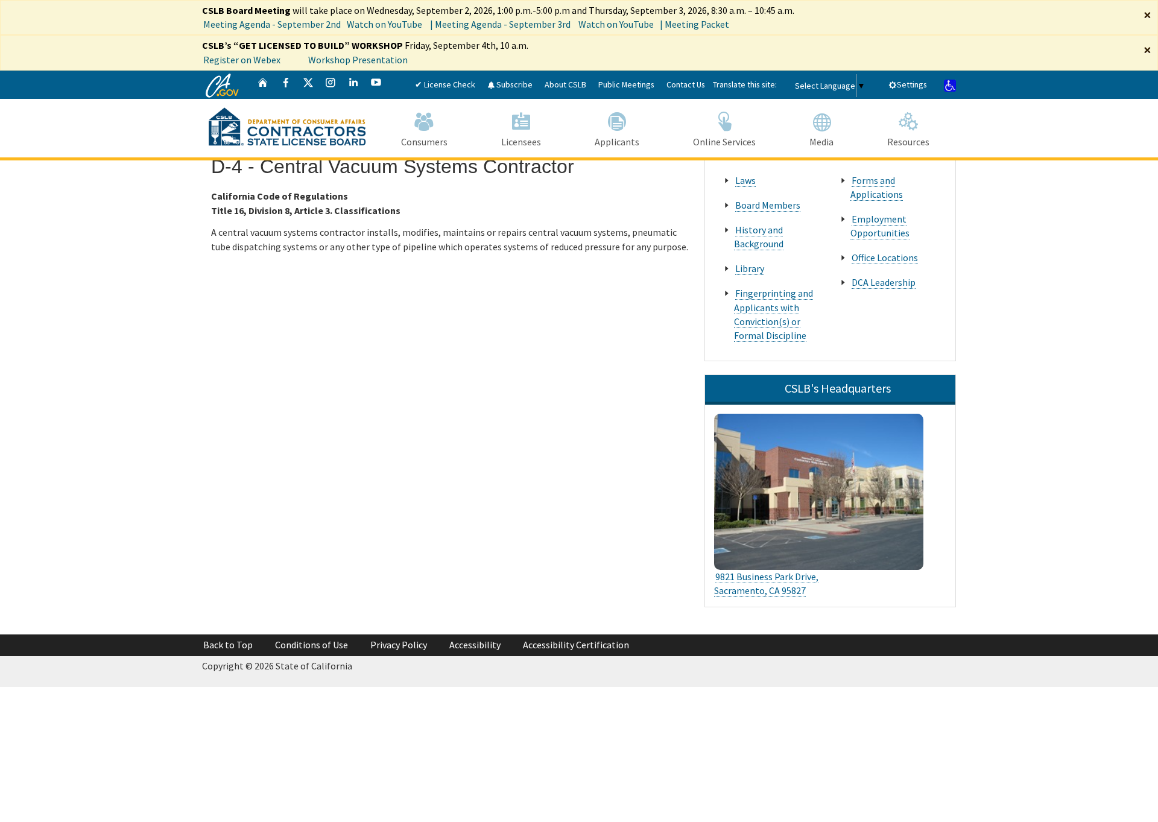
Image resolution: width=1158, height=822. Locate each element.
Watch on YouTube (384, 24)
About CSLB (565, 84)
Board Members (767, 205)
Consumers (424, 142)
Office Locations (885, 257)
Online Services (724, 142)
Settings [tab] (912, 84)
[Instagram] (330, 85)
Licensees (521, 142)
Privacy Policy (398, 645)
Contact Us (685, 84)
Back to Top (228, 645)
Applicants (617, 142)
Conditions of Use (311, 645)
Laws (745, 180)
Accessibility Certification (576, 645)
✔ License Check (445, 84)
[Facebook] (285, 85)
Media (821, 142)
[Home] (263, 85)
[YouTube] (376, 85)
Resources (908, 142)
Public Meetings (626, 84)
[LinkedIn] (353, 85)
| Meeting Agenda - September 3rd (500, 24)
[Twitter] (308, 85)
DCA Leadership (884, 282)
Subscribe (514, 84)
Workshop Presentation (358, 60)
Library (749, 268)
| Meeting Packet (694, 24)
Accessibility (475, 645)
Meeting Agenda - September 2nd (272, 24)
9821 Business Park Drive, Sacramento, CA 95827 (766, 583)
